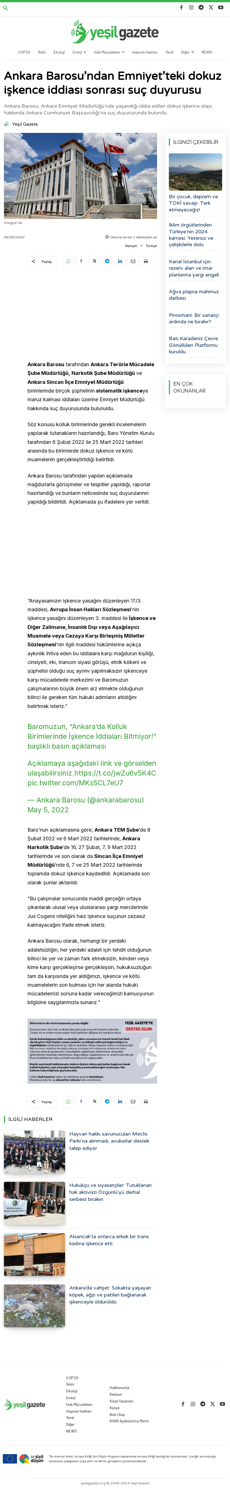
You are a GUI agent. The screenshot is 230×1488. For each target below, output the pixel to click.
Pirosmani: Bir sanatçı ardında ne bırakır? (194, 318)
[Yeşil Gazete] (7, 124)
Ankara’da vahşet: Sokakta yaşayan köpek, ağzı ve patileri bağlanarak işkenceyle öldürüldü (110, 1295)
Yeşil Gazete (25, 124)
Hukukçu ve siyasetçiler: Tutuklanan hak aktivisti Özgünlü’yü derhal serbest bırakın (110, 1192)
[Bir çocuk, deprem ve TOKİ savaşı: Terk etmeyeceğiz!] (195, 172)
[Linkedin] (119, 261)
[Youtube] (220, 7)
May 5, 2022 (48, 810)
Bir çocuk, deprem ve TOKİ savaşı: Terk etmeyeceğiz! (193, 203)
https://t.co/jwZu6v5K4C (115, 773)
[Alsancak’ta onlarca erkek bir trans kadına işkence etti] (34, 1254)
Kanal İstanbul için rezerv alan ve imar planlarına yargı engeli (194, 268)
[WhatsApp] (68, 261)
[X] (211, 7)
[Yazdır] (145, 261)
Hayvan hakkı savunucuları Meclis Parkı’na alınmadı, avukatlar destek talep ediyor (109, 1141)
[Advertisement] (92, 315)
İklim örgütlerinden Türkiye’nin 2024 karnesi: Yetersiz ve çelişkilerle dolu (191, 235)
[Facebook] (181, 7)
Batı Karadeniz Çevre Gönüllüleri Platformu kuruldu (193, 345)
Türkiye (151, 246)
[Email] (132, 261)
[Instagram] (191, 7)
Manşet (131, 246)
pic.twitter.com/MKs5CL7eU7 (75, 783)
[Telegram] (200, 7)
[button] (5, 8)
